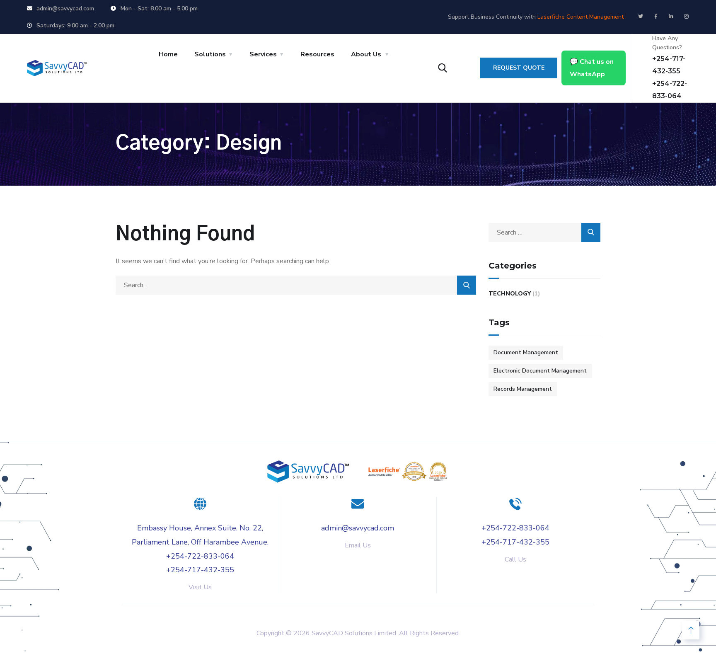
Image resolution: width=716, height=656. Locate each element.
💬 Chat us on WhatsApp (592, 68)
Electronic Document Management (540, 371)
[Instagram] (686, 16)
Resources (317, 54)
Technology (510, 294)
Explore (231, 612)
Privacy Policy (403, 612)
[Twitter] (640, 16)
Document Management (525, 352)
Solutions (210, 54)
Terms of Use (475, 612)
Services (263, 54)
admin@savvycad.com (357, 528)
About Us (366, 54)
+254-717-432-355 (200, 570)
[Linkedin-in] (671, 16)
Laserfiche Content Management (580, 17)
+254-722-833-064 (200, 556)
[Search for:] (296, 285)
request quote (518, 68)
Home (168, 54)
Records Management (522, 389)
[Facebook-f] (655, 16)
